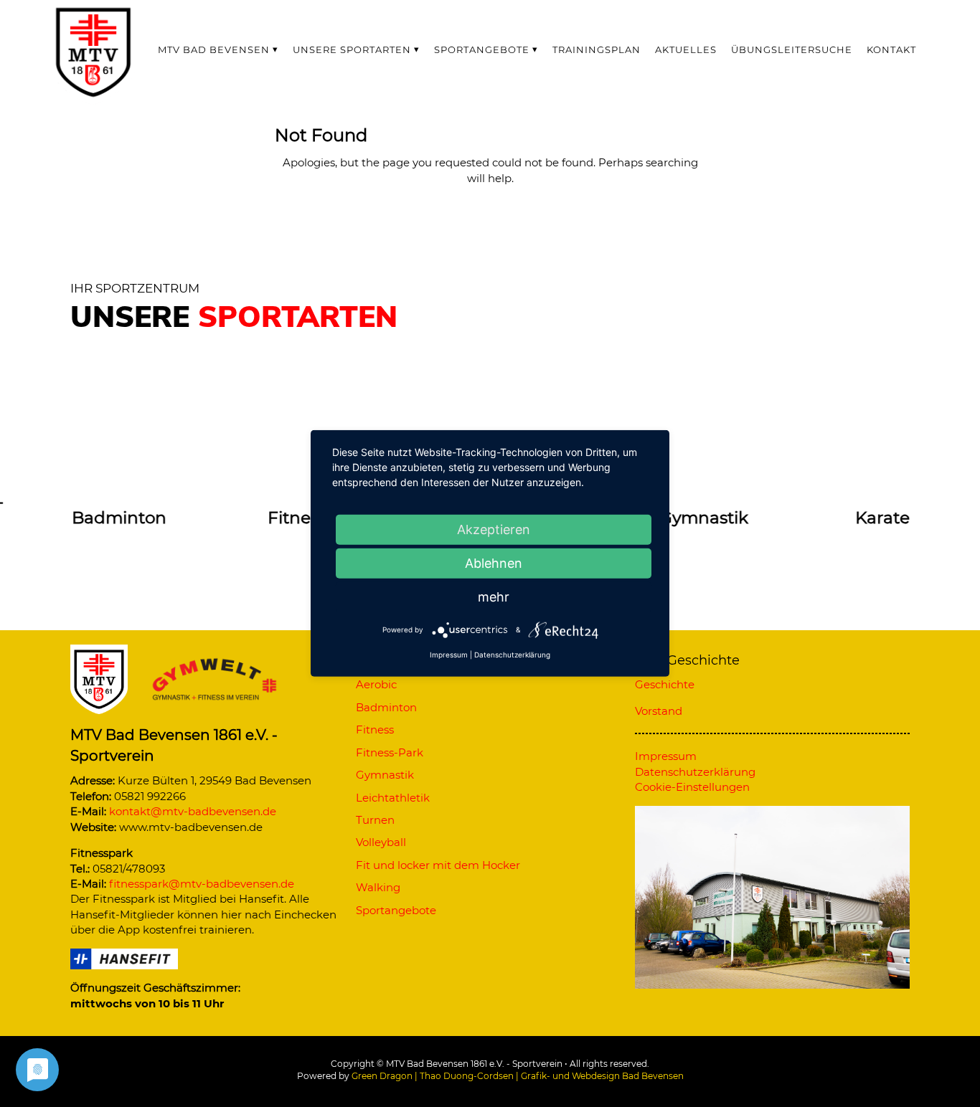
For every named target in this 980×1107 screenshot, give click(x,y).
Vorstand (658, 711)
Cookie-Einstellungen (692, 787)
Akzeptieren (493, 529)
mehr (493, 596)
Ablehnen (493, 563)
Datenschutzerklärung (512, 654)
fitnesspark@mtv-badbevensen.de (201, 883)
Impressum (449, 654)
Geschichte (664, 684)
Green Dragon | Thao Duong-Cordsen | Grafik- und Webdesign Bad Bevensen (518, 1075)
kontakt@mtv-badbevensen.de (192, 811)
